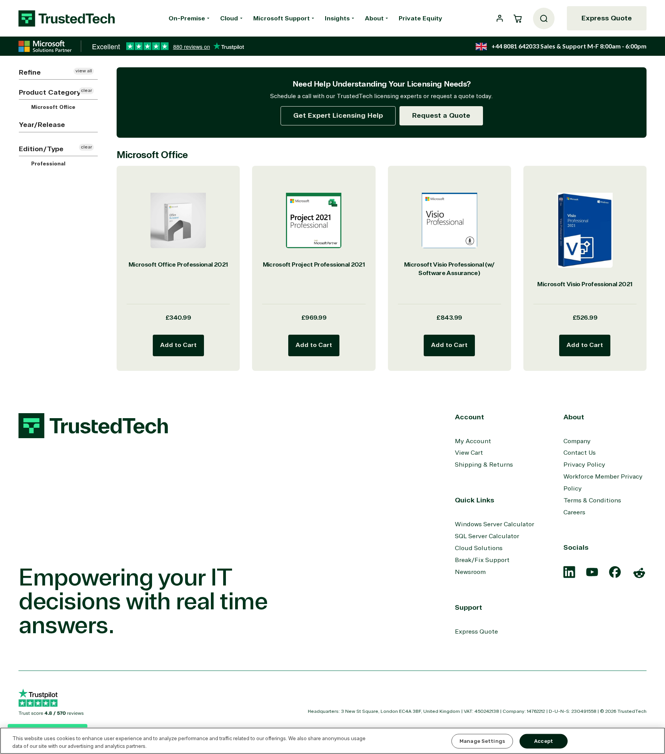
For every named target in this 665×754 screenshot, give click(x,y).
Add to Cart (178, 345)
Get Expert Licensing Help (338, 115)
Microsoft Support (281, 18)
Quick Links (474, 500)
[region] (332, 740)
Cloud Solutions (479, 548)
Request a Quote (441, 115)
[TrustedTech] (66, 18)
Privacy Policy (584, 465)
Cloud (229, 18)
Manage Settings (482, 741)
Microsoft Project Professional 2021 (314, 265)
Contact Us (579, 453)
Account (469, 417)
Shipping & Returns (484, 465)
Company (577, 441)
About (374, 18)
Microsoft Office (52, 107)
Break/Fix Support (482, 560)
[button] (517, 18)
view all (83, 71)
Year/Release (42, 124)
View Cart (469, 453)
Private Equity (420, 18)
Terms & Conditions (592, 500)
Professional (47, 164)
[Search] (544, 18)
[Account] (499, 18)
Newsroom (470, 572)
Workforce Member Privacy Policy (603, 482)
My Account (473, 441)
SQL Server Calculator (487, 536)
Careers (574, 512)
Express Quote (606, 18)
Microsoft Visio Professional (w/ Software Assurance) (449, 269)
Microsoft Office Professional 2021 (178, 265)
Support (468, 607)
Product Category (49, 92)
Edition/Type (41, 149)
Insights (337, 18)
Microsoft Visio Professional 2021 (584, 284)
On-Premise (187, 18)
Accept (543, 741)
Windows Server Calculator (494, 524)
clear (86, 90)
